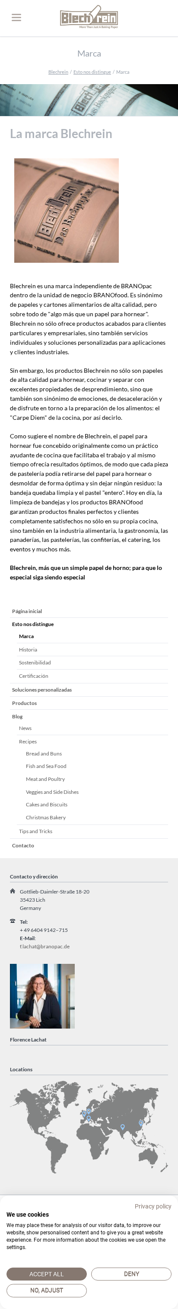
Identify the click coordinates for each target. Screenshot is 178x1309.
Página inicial (27, 611)
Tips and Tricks (35, 831)
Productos (24, 703)
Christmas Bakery (46, 817)
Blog (17, 716)
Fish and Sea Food (46, 766)
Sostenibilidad (35, 662)
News (25, 728)
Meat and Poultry (45, 779)
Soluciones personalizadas (42, 689)
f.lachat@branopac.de (45, 946)
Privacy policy (153, 1206)
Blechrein (58, 72)
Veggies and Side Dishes (52, 792)
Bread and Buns (44, 753)
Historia (28, 649)
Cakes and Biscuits (46, 804)
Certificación (33, 676)
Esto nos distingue (92, 72)
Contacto (23, 845)
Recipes (28, 741)
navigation (16, 17)
